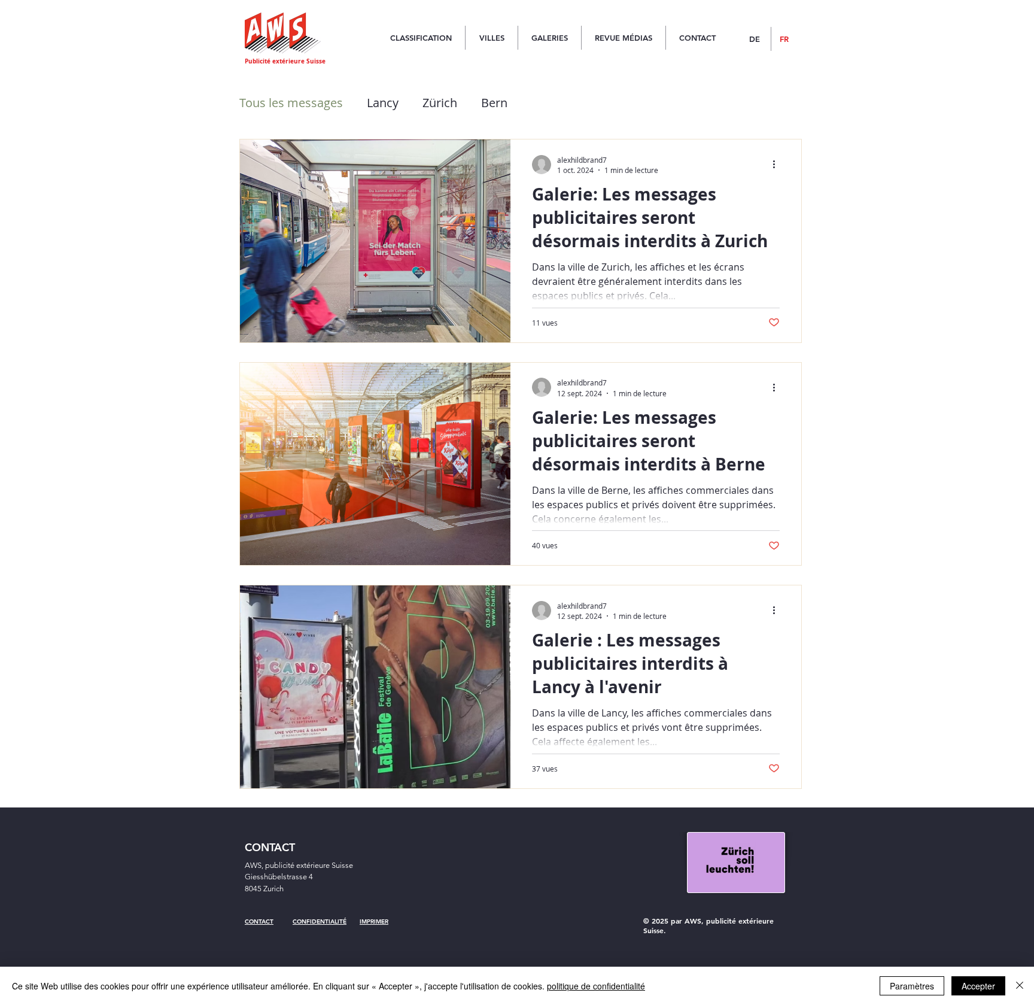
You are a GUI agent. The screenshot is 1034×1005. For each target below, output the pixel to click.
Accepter (978, 986)
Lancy (383, 103)
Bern (494, 103)
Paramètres (912, 986)
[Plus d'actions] (778, 164)
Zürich (439, 103)
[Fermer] (1019, 985)
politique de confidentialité (596, 986)
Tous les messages (291, 103)
